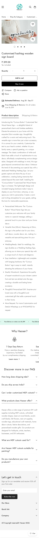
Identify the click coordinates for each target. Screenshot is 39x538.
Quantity (5, 71)
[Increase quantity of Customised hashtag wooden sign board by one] (34, 71)
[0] (34, 7)
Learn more (13, 359)
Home (4, 17)
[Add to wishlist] (32, 24)
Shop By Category (16, 17)
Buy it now (19, 84)
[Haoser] (19, 7)
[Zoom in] (32, 39)
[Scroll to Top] (35, 526)
